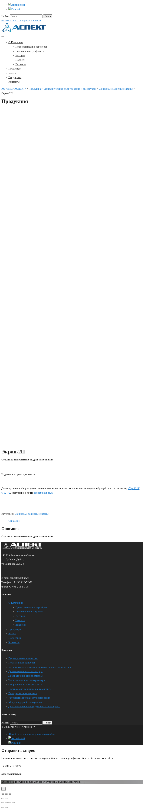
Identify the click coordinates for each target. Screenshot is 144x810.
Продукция (14, 68)
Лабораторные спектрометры (25, 675)
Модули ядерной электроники (25, 702)
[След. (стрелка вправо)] (6, 807)
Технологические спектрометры (26, 680)
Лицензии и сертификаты (29, 51)
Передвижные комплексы (22, 693)
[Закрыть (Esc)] (2, 802)
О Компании (15, 42)
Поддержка (14, 77)
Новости (20, 59)
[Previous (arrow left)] (2, 798)
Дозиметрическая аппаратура (25, 671)
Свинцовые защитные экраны (31, 513)
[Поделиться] (6, 802)
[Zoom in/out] (9, 794)
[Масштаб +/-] (13, 802)
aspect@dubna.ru (31, 20)
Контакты (13, 81)
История (20, 55)
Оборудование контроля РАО (25, 684)
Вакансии (20, 64)
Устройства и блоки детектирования (29, 697)
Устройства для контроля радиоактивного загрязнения (39, 667)
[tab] (75, 521)
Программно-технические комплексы (29, 689)
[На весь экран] (9, 802)
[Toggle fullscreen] (6, 794)
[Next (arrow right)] (6, 798)
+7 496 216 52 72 (11, 20)
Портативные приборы (21, 662)
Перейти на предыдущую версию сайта (31, 734)
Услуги (12, 73)
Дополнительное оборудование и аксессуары (34, 706)
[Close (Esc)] (2, 794)
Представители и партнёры (31, 46)
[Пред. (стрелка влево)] (2, 807)
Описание (14, 520)
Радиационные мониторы (23, 658)
